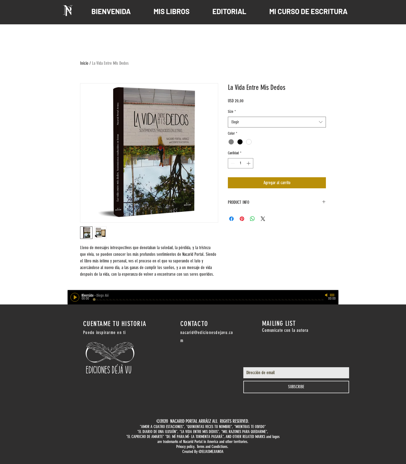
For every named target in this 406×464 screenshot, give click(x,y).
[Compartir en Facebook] (231, 218)
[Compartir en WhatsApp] (252, 218)
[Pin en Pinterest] (242, 218)
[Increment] (249, 163)
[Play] (75, 297)
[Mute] (326, 295)
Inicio (84, 63)
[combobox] (277, 122)
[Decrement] (232, 163)
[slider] (333, 295)
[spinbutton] (241, 163)
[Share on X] (263, 218)
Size (232, 111)
